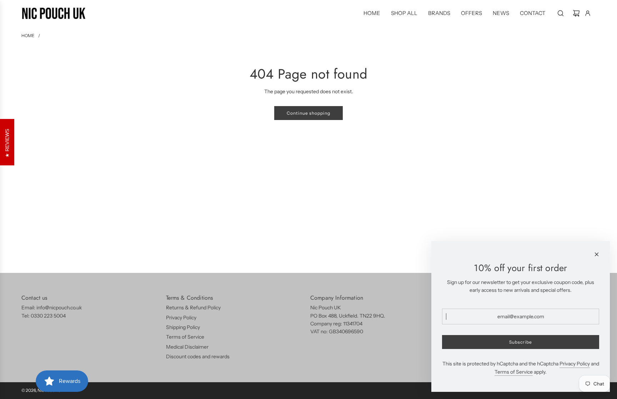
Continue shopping (308, 113)
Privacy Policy (575, 363)
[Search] (560, 13)
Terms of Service (514, 372)
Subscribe (520, 342)
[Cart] (576, 13)
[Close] (597, 254)
